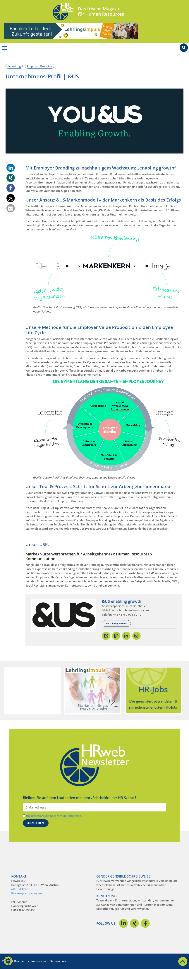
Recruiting (14, 66)
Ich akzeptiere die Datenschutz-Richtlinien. (54, 816)
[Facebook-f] (145, 923)
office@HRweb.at (22, 889)
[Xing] (134, 923)
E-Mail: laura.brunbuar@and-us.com (125, 610)
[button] (10, 168)
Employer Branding (39, 66)
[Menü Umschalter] (4, 48)
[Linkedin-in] (123, 923)
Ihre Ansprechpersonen (26, 893)
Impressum (38, 961)
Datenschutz (58, 961)
